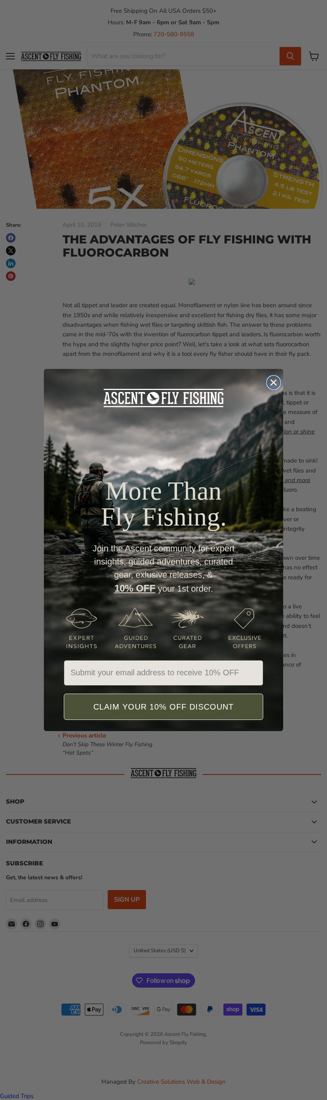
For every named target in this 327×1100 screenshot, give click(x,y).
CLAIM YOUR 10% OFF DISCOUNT (163, 706)
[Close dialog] (273, 382)
